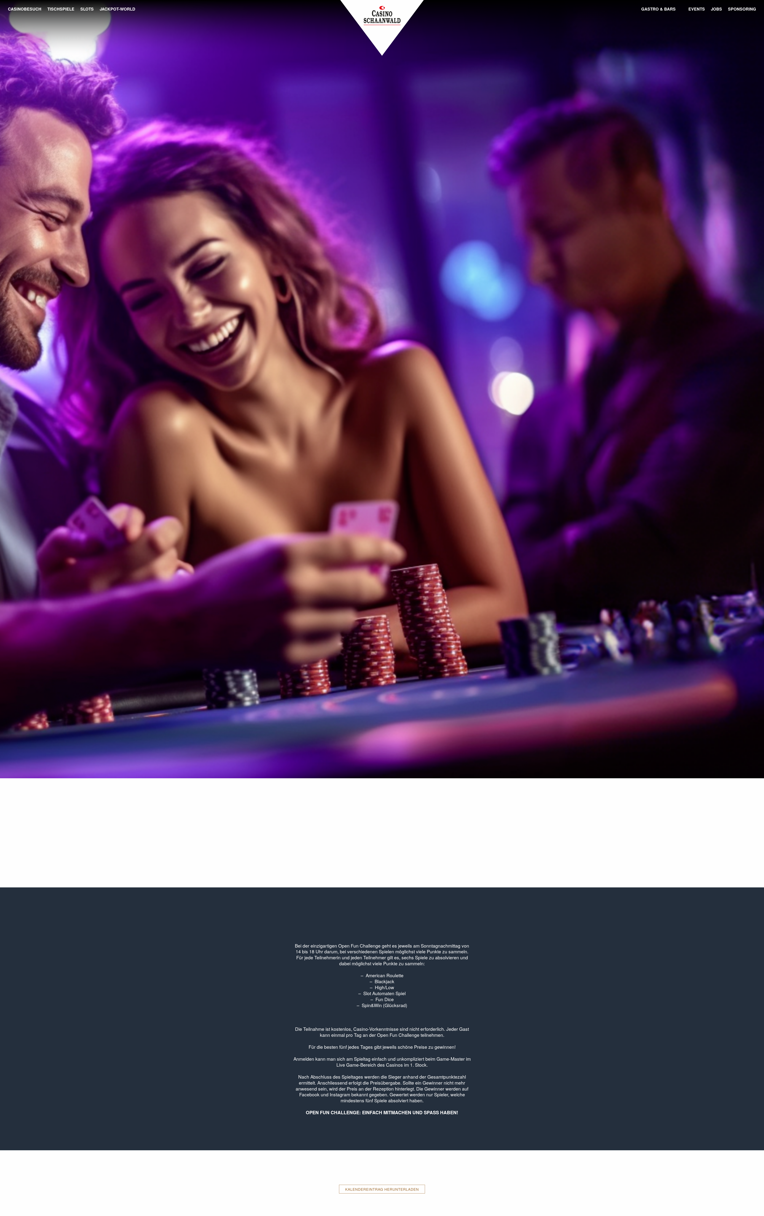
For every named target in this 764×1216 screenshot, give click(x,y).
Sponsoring (742, 9)
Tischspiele (60, 9)
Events (696, 9)
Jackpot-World (117, 9)
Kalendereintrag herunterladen (382, 1189)
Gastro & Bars (658, 9)
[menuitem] (26, 31)
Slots (87, 9)
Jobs (716, 9)
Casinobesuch (24, 9)
